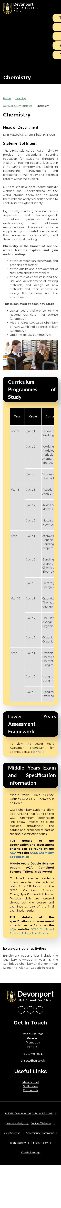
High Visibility (18, 1142)
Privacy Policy (39, 1142)
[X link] (30, 1010)
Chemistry (43, 105)
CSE (35, 929)
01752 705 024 (32, 1054)
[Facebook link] (21, 1010)
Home (7, 98)
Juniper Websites (41, 1123)
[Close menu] (53, 8)
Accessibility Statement (40, 1133)
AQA (13, 929)
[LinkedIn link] (39, 1010)
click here (37, 751)
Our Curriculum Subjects (17, 105)
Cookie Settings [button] (30, 1152)
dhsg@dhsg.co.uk (33, 1060)
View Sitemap (12, 1133)
